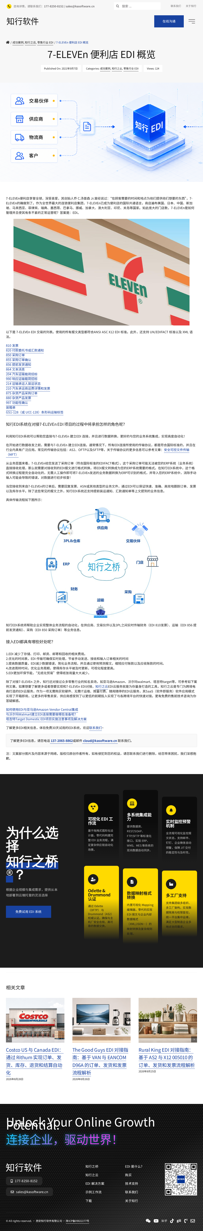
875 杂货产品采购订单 (21, 393)
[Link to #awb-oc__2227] (192, 21)
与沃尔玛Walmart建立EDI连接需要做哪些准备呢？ (42, 714)
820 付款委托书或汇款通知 (25, 350)
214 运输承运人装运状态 (23, 383)
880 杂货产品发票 (18, 397)
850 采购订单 (15, 354)
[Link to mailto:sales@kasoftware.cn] (193, 1221)
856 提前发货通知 (18, 364)
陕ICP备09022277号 (77, 193)
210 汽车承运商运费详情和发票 (28, 388)
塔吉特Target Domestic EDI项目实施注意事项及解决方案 (46, 718)
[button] (9, 1039)
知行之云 (117, 68)
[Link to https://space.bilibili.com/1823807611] (156, 1221)
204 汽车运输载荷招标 (21, 374)
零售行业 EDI (131, 68)
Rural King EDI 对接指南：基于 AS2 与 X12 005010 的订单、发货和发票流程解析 (167, 1057)
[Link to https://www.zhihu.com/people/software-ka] (164, 1221)
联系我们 (95, 727)
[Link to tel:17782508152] (186, 1221)
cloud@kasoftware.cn (100, 740)
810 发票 (12, 345)
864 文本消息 (15, 369)
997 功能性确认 (17, 402)
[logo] (22, 19)
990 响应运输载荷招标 (21, 378)
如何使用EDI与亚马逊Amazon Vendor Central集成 (42, 709)
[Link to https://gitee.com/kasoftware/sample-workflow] (179, 1221)
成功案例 (105, 68)
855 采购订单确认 (18, 359)
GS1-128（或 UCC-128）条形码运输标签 (34, 412)
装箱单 (10, 407)
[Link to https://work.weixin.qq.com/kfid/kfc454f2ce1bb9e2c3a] (148, 1221)
